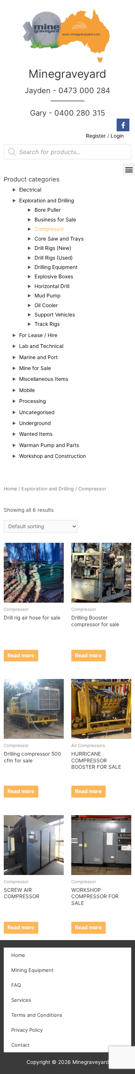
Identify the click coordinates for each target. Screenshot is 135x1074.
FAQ (16, 985)
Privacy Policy (27, 1030)
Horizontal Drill (51, 286)
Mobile (27, 390)
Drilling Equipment (56, 267)
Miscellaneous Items (43, 379)
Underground (35, 423)
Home (10, 489)
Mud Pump (47, 296)
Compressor (49, 229)
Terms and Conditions (36, 1015)
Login (117, 136)
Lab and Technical (41, 346)
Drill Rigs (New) (52, 248)
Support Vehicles (54, 315)
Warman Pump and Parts (49, 445)
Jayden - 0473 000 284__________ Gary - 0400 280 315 (67, 101)
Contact (20, 1045)
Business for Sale (55, 220)
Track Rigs (47, 324)
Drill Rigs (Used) (53, 258)
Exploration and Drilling (46, 201)
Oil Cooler (46, 305)
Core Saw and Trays (59, 239)
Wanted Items (35, 434)
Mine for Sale (35, 368)
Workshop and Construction (52, 456)
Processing (32, 401)
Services (21, 1000)
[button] (129, 169)
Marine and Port (38, 357)
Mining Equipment (32, 970)
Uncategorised (36, 412)
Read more (21, 655)
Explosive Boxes (53, 276)
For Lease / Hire (38, 335)
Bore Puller (47, 210)
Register (96, 136)
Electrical (30, 190)
